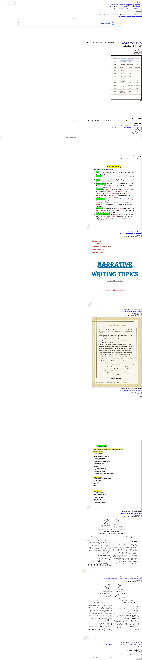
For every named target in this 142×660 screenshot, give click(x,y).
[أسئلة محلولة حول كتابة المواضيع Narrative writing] (114, 230)
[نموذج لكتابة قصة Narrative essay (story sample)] (117, 387)
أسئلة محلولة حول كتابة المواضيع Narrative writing (130, 233)
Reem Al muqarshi (133, 392)
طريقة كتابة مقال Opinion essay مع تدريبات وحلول (130, 513)
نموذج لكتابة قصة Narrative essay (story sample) (131, 390)
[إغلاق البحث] (128, 10)
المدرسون (140, 16)
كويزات (69, 18)
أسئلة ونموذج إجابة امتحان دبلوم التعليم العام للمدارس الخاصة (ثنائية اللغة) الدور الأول (123, 644)
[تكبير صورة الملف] (126, 99)
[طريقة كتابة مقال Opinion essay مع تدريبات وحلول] (114, 510)
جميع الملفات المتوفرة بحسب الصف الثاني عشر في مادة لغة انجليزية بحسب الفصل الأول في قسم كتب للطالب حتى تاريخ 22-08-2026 (120, 14)
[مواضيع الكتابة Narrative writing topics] (115, 308)
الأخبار (136, 16)
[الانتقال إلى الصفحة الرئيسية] (139, 1)
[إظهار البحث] (141, 9)
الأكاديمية (72, 18)
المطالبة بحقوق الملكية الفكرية (71, 137)
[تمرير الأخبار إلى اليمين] (113, 23)
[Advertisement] (108, 34)
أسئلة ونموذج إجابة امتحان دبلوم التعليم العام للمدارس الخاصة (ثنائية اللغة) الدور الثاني (123, 578)
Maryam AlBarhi (133, 313)
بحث (130, 10)
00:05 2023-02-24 (134, 49)
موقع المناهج (139, 42)
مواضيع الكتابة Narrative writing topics (133, 311)
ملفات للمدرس (128, 16)
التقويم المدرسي (122, 16)
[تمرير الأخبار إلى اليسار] (18, 23)
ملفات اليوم (133, 16)
